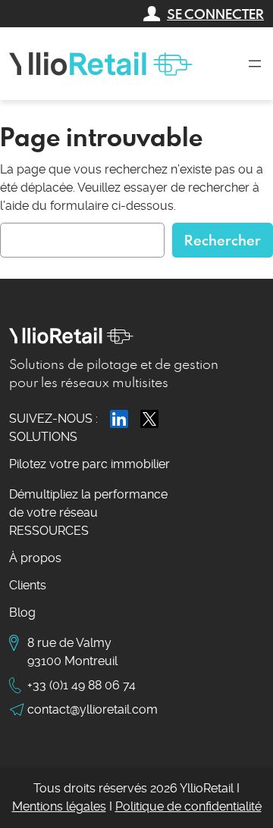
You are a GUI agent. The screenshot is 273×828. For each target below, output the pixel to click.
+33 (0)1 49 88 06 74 (81, 685)
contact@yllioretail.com (92, 709)
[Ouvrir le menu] (255, 64)
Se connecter (215, 14)
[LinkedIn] (119, 419)
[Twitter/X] (149, 419)
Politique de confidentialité (188, 806)
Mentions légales (59, 806)
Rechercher (222, 239)
